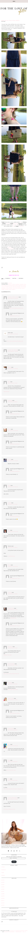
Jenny (9, 485)
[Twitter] (15, 278)
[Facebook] (8, 278)
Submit (14, 861)
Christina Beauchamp (12, 797)
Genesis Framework (9, 931)
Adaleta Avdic (11, 608)
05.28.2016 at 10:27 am (13, 531)
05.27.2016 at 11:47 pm (13, 460)
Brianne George (11, 663)
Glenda (9, 459)
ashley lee (10, 400)
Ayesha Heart (11, 698)
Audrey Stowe (11, 728)
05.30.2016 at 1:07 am (15, 625)
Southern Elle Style (8, 654)
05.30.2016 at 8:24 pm (12, 683)
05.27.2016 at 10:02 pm (13, 430)
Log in (24, 931)
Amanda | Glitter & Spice (13, 297)
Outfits (10, 283)
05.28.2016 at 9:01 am (15, 315)
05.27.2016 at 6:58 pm (12, 401)
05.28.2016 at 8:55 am (15, 444)
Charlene (10, 682)
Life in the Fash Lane (11, 770)
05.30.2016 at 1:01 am (12, 609)
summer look (4, 288)
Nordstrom (3, 869)
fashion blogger (13, 285)
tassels (13, 289)
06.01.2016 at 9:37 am (12, 780)
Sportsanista (6, 391)
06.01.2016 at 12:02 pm (13, 799)
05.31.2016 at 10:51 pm (13, 745)
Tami (9, 530)
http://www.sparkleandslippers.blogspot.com (13, 788)
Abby (9, 760)
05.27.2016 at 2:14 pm (12, 383)
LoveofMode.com (11, 556)
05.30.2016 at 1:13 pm (12, 665)
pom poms (23, 286)
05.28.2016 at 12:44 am (13, 486)
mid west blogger (15, 286)
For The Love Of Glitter (14, 11)
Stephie (9, 367)
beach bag (15, 223)
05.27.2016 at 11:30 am (13, 351)
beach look (11, 284)
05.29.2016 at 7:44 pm (12, 593)
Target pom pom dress (15, 288)
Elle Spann (10, 646)
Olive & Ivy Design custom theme (18, 930)
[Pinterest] (21, 278)
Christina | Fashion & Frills (9, 809)
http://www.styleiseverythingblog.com (15, 341)
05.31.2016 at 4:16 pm (15, 713)
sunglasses (21, 226)
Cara (9, 744)
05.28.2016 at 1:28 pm (12, 547)
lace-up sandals (5, 286)
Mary (9, 381)
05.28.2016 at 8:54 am (15, 516)
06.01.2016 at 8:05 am (12, 761)
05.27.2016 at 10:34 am (13, 298)
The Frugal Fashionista (13, 689)
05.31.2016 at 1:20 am (12, 699)
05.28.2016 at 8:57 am (15, 413)
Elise (9, 778)
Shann (9, 429)
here (21, 222)
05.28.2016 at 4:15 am (12, 504)
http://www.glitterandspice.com (16, 308)
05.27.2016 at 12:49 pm (13, 368)
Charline (9, 592)
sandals (8, 223)
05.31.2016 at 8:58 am (12, 729)
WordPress (18, 931)
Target (2, 872)
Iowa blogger (22, 285)
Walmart (3, 875)
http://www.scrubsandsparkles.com (11, 673)
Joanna (9, 502)
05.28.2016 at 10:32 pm (13, 566)
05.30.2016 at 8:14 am (12, 647)
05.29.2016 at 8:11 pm (15, 578)
